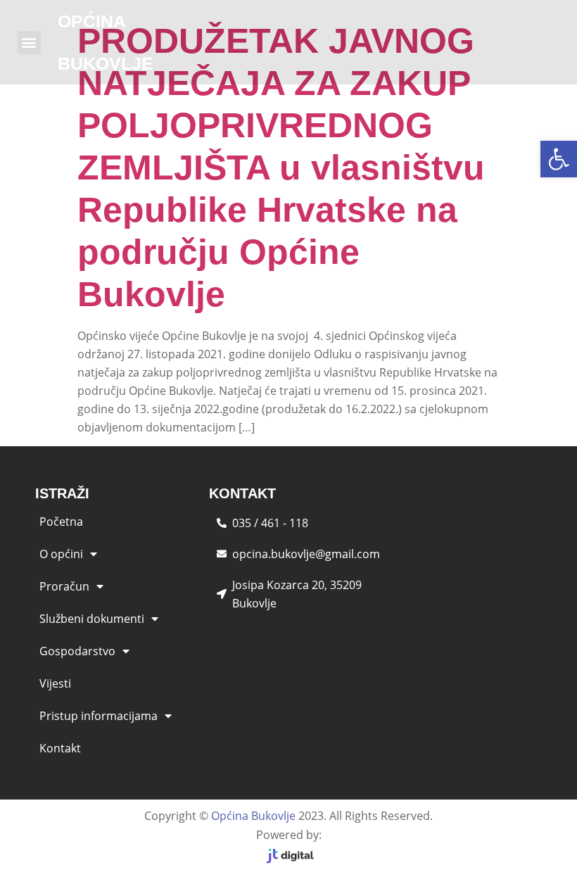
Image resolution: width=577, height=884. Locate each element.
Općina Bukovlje (253, 815)
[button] (558, 159)
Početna (61, 521)
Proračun (64, 586)
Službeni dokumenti (91, 618)
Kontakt (60, 748)
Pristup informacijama (98, 716)
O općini (61, 554)
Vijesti (55, 683)
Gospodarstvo (77, 651)
